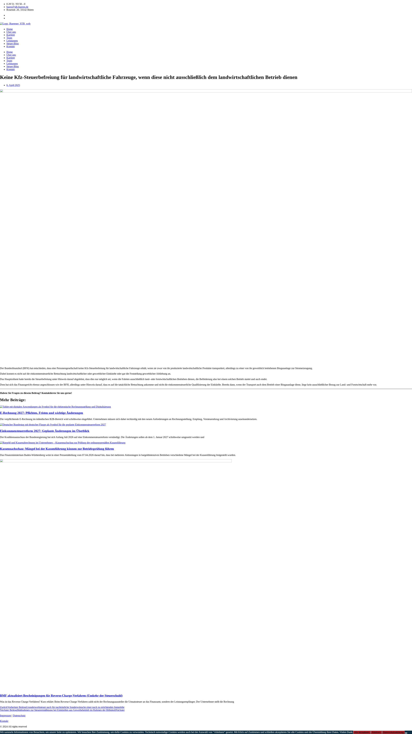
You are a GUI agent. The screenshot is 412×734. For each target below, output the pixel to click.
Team (9, 37)
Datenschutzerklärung (393, 732)
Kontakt (10, 46)
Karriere (10, 35)
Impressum (5, 715)
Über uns (11, 32)
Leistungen (12, 40)
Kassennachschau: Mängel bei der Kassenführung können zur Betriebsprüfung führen (57, 448)
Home (9, 29)
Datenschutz (19, 715)
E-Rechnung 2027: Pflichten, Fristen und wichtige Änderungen (41, 413)
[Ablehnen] (406, 733)
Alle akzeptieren (361, 732)
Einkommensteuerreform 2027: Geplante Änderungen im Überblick (44, 431)
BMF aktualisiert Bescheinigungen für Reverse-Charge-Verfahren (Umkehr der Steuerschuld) (61, 695)
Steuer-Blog (12, 43)
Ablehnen (376, 732)
